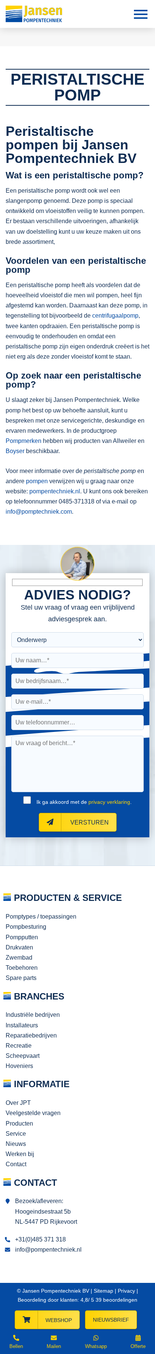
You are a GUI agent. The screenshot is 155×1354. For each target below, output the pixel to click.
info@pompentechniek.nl (48, 1249)
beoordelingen (115, 1300)
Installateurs (22, 1025)
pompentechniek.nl (54, 491)
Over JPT (18, 1103)
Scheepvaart (23, 1056)
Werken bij (20, 1154)
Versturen (89, 822)
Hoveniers (19, 1066)
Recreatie (19, 1045)
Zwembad (19, 957)
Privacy (126, 1291)
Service (16, 1133)
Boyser (15, 451)
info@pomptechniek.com (39, 511)
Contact (16, 1164)
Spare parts (21, 978)
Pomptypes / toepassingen (41, 916)
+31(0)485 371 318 (40, 1239)
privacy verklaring (109, 802)
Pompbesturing (26, 926)
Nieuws (16, 1144)
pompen (37, 481)
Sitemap (103, 1291)
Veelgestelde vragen (33, 1113)
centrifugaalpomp (115, 315)
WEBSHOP (59, 1320)
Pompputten (22, 937)
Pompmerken (23, 441)
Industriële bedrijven (33, 1015)
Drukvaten (19, 947)
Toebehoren (22, 968)
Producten (19, 1123)
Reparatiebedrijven (31, 1035)
